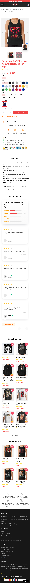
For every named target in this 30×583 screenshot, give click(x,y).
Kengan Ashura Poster (7, 356)
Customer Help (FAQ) (6, 555)
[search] (25, 4)
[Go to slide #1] (11, 55)
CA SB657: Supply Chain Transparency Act (11, 540)
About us (3, 531)
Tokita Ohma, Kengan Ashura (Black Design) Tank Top (21, 460)
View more (15, 435)
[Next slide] (27, 32)
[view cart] (28, 4)
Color (3, 80)
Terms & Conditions (5, 533)
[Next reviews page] (26, 328)
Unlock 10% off (3, 576)
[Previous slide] (3, 32)
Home (2, 9)
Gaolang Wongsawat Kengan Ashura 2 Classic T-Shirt (22, 403)
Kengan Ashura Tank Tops (8, 12)
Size (3, 92)
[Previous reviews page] (19, 328)
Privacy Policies (4, 535)
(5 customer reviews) (14, 70)
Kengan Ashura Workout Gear (14, 9)
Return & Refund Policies (7, 551)
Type (3, 75)
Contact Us (3, 553)
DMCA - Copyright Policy (7, 538)
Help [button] (27, 581)
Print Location (5, 100)
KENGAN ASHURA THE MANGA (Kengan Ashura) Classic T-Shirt (8, 426)
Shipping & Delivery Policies (7, 547)
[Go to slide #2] (19, 55)
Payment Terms (5, 549)
